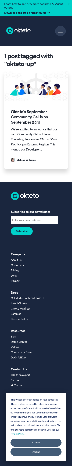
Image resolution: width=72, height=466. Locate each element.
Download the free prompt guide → (27, 12)
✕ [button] (68, 3)
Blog (13, 336)
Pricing (15, 270)
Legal (14, 275)
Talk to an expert (20, 375)
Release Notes (19, 319)
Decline (36, 451)
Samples (16, 313)
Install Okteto (19, 303)
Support (16, 380)
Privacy (15, 280)
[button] (60, 31)
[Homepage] (25, 195)
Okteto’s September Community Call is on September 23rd (29, 117)
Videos (15, 347)
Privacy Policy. (17, 433)
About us (16, 260)
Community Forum (22, 352)
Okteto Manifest (20, 308)
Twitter (18, 385)
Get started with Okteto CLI (27, 298)
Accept (36, 442)
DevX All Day (18, 357)
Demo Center (19, 341)
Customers (17, 265)
